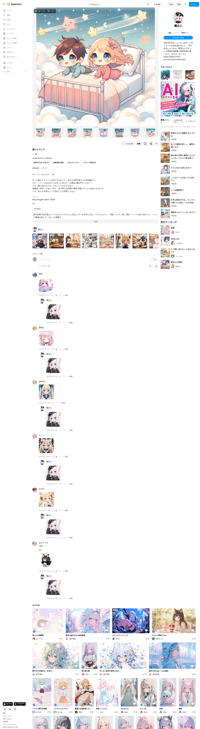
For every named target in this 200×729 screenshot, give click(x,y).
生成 (171, 4)
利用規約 (5, 722)
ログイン (194, 4)
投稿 (179, 4)
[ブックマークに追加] (145, 143)
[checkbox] (40, 266)
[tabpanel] (95, 217)
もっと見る (189, 121)
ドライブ (44, 168)
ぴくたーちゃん (7, 716)
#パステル (45, 174)
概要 (4, 713)
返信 (66, 295)
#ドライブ (36, 174)
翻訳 (33, 203)
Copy (96, 221)
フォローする (178, 37)
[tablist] (37, 208)
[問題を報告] (59, 295)
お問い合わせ (7, 719)
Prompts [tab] (37, 209)
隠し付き (44, 266)
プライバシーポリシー (10, 724)
